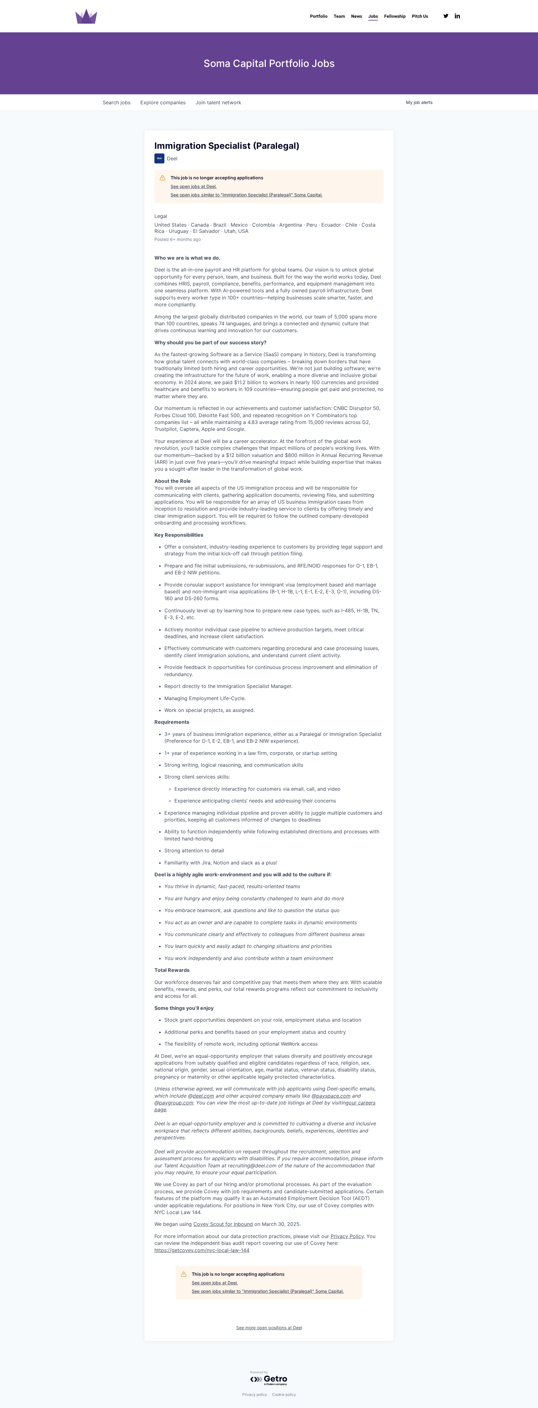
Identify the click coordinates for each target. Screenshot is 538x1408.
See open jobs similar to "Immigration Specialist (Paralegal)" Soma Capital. (247, 194)
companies (163, 102)
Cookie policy (284, 1394)
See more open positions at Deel (269, 1327)
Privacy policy (254, 1394)
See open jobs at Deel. (194, 186)
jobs (116, 102)
